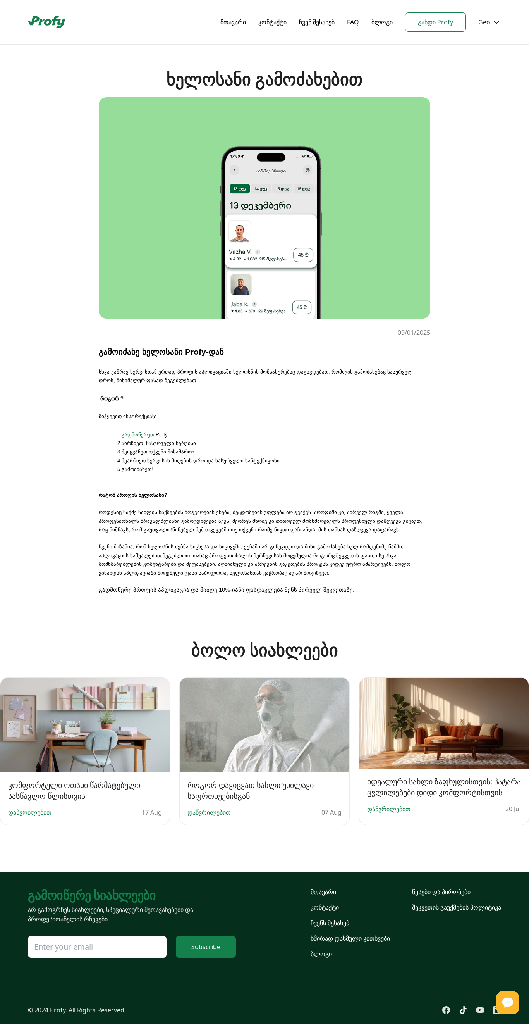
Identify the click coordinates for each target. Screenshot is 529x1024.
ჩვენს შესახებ (330, 923)
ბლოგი (382, 22)
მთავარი (233, 22)
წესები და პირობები (441, 892)
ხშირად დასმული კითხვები (350, 938)
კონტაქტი (272, 22)
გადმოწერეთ (138, 435)
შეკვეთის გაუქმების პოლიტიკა (456, 907)
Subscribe (205, 947)
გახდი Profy (435, 22)
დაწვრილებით (30, 812)
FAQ (353, 22)
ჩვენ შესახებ (317, 22)
